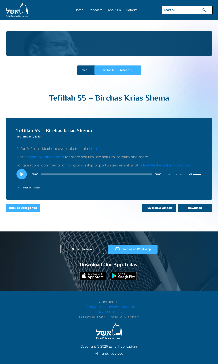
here (93, 148)
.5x (164, 174)
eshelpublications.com (44, 157)
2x (184, 174)
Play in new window (159, 207)
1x (169, 174)
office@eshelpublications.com (165, 165)
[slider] (197, 174)
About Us (114, 10)
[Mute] (190, 174)
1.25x (175, 174)
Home (79, 10)
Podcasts (95, 10)
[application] (109, 174)
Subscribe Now (82, 249)
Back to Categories (23, 208)
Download (195, 207)
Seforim (132, 10)
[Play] (21, 174)
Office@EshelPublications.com (109, 306)
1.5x (180, 174)
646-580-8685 (109, 312)
